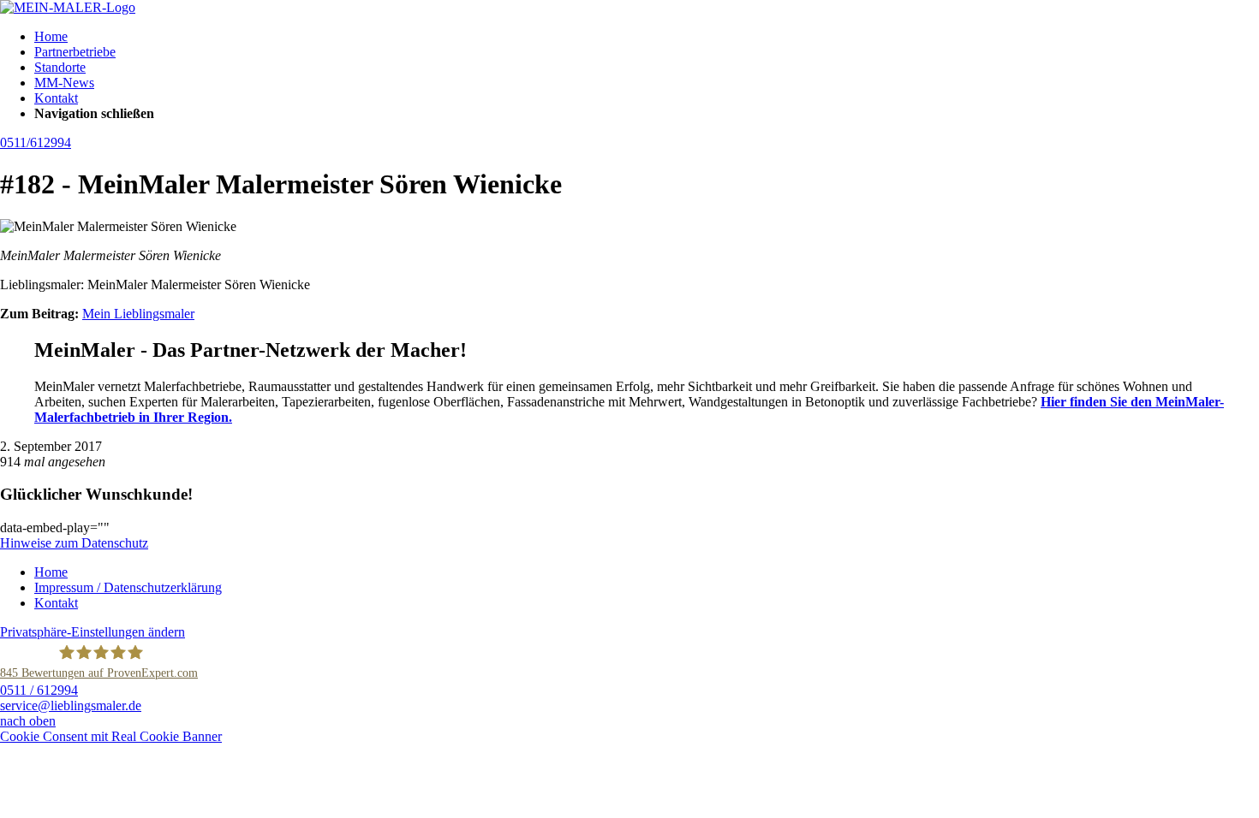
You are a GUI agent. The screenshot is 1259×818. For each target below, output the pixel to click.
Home (51, 36)
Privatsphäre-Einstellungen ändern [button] (92, 632)
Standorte (60, 67)
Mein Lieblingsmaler (138, 313)
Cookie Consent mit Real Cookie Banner (111, 736)
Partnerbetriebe (75, 51)
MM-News (64, 82)
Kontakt (56, 98)
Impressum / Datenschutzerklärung (128, 587)
